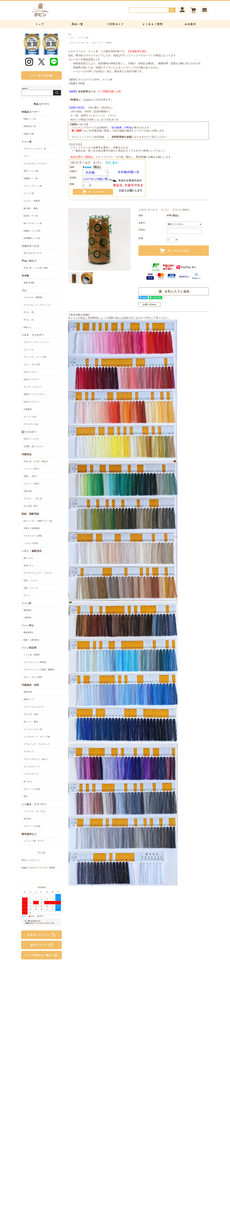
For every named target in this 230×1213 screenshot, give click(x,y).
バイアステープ (30, 774)
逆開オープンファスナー (34, 394)
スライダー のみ (30, 424)
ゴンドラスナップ (31, 766)
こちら (87, 99)
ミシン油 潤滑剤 (31, 655)
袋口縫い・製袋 (30, 208)
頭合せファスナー (31, 379)
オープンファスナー (32, 387)
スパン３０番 (83, 38)
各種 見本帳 (28, 282)
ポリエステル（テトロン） (35, 163)
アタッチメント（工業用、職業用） (39, 669)
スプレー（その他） (32, 826)
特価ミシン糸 (29, 119)
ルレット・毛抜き (31, 483)
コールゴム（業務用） (33, 297)
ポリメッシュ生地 (31, 789)
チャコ (26, 595)
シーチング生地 (30, 543)
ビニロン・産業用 (31, 201)
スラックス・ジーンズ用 (34, 357)
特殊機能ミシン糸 (31, 238)
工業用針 (27, 617)
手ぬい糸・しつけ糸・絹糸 (35, 268)
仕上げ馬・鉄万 (30, 506)
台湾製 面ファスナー (33, 446)
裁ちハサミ (28, 558)
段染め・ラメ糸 (30, 216)
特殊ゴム (27, 327)
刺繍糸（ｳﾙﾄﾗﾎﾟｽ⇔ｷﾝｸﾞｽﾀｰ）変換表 (38, 867)
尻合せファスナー (31, 402)
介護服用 (27, 409)
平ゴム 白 (28, 320)
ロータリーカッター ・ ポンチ (37, 573)
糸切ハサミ (28, 565)
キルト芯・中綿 (30, 714)
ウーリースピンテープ (33, 707)
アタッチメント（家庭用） (35, 662)
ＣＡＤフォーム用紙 (32, 536)
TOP (70, 34)
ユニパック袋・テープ (33, 841)
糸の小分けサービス (32, 253)
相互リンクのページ (31, 860)
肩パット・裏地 (30, 722)
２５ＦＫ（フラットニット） (36, 342)
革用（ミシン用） (31, 171)
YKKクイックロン (31, 439)
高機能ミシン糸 (30, 178)
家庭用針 (27, 610)
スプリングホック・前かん (35, 759)
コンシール (28, 349)
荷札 (25, 796)
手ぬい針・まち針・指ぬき (35, 461)
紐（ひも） (28, 781)
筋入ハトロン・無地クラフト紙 (37, 521)
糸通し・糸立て (30, 476)
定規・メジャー (30, 580)
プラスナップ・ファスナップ (36, 744)
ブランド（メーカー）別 (79, 43)
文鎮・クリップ (30, 588)
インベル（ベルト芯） (33, 729)
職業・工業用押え (31, 640)
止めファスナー (30, 372)
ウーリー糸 (28, 193)
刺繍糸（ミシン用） (32, 231)
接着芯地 (27, 692)
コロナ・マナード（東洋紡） (102, 43)
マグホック (28, 751)
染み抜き (27, 818)
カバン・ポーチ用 (31, 364)
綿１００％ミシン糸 (32, 223)
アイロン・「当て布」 (33, 498)
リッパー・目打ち (31, 468)
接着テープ (28, 699)
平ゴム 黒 (28, 312)
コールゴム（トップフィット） (37, 305)
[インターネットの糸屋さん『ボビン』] (49, 16)
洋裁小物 (27, 491)
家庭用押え (28, 632)
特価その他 (28, 134)
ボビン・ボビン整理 (32, 677)
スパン (72, 38)
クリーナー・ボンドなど (34, 811)
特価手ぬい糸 (29, 126)
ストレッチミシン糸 (32, 186)
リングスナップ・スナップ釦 (36, 736)
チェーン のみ (29, 416)
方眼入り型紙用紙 (31, 528)
